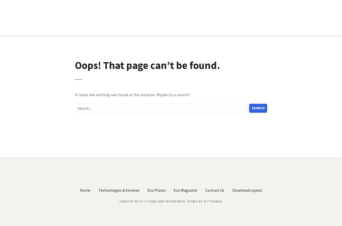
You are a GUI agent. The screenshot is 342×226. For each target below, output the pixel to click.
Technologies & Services (118, 190)
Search (258, 108)
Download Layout (247, 190)
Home (85, 190)
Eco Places (156, 190)
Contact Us (214, 190)
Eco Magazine (185, 190)
